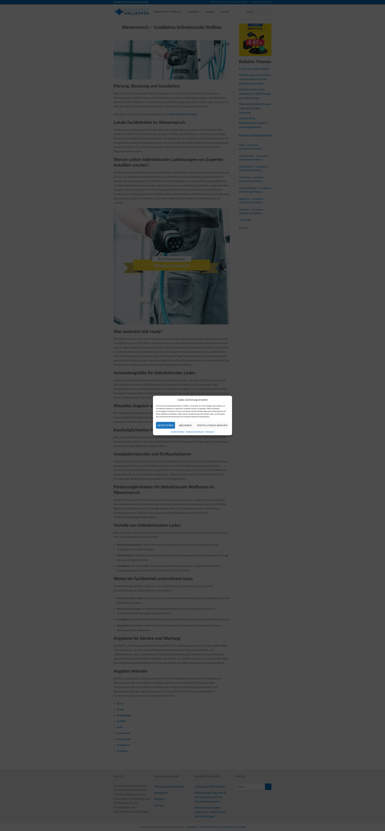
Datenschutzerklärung (195, 431)
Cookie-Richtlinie (178, 431)
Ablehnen (185, 425)
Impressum (209, 431)
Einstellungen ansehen (212, 425)
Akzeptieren (165, 425)
